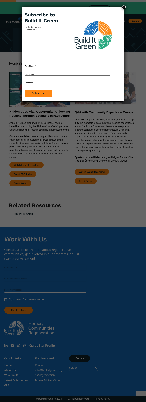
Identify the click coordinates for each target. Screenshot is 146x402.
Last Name (30, 74)
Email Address (32, 29)
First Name (30, 66)
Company (29, 83)
